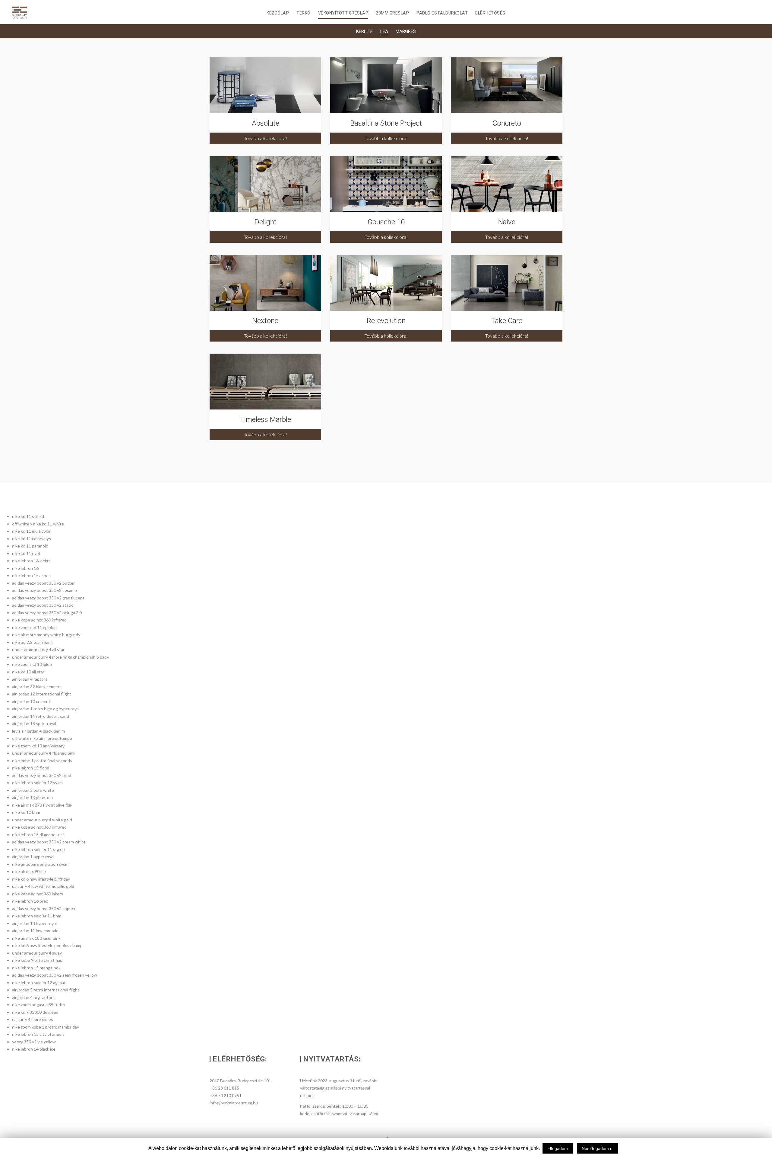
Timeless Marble (265, 419)
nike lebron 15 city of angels (38, 1034)
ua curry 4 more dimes (32, 1019)
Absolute (265, 123)
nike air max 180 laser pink (36, 938)
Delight (266, 222)
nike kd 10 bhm (26, 812)
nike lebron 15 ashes (31, 575)
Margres (406, 31)
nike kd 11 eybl (26, 553)
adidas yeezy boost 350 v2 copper (44, 908)
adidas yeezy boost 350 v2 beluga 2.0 (47, 612)
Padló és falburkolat (442, 13)
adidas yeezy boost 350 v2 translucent (48, 597)
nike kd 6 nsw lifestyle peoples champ (47, 945)
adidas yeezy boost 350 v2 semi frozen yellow (54, 975)
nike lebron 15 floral (30, 767)
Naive (506, 222)
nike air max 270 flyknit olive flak (42, 804)
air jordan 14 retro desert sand (40, 716)
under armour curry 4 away (37, 952)
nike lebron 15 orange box (36, 967)
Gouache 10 (386, 222)
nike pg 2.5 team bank (32, 642)
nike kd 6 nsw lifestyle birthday (41, 878)
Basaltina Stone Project (386, 123)
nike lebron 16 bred (30, 901)
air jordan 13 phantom (32, 797)
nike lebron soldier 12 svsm (37, 782)
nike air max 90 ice (29, 871)
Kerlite (364, 31)
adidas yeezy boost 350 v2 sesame (44, 590)
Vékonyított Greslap (343, 13)
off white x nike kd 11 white (38, 523)
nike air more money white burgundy (46, 634)
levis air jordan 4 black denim (38, 731)
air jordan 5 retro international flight (45, 989)
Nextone (265, 321)
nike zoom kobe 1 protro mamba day (45, 1026)
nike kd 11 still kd (28, 516)
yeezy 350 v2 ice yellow (34, 1041)
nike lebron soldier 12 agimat (39, 982)
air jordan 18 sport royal (34, 723)
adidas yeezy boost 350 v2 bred (41, 775)
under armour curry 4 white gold (42, 819)
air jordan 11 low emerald (35, 930)
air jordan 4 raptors (29, 679)
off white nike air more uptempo (42, 738)
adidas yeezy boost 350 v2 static (42, 605)
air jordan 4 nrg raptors (33, 997)
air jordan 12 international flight (41, 693)
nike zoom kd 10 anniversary (38, 745)
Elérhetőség (490, 13)
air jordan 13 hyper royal (34, 923)
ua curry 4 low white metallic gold (43, 886)
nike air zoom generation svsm (40, 864)
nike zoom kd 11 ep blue (34, 627)
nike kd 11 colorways (31, 538)
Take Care (506, 321)
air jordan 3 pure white (33, 790)
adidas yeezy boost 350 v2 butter (43, 583)
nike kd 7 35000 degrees (35, 1012)
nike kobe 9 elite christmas (37, 960)
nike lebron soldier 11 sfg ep (38, 849)
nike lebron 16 (25, 568)
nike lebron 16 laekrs (31, 560)
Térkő (303, 13)
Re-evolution (386, 321)
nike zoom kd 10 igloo (32, 664)
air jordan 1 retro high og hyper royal (46, 708)
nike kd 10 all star (28, 671)
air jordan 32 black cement (36, 686)
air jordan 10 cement (31, 701)
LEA (384, 31)
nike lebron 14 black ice (33, 1048)
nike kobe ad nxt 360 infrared (39, 619)
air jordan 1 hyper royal (33, 856)
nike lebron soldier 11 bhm (36, 915)
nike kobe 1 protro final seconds (42, 760)
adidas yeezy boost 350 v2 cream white (49, 841)
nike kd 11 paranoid (30, 545)
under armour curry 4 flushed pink (43, 753)
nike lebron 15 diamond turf (38, 834)
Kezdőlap (278, 13)
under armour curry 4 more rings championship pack (60, 657)
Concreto (506, 123)
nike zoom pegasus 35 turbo (38, 1004)
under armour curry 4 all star (38, 649)
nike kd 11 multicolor (31, 531)
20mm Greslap (392, 13)
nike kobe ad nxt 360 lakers (37, 893)
